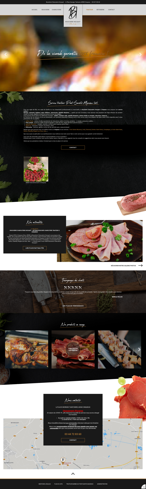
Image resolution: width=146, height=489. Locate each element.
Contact (111, 9)
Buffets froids (29, 121)
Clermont (88, 129)
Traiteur (89, 9)
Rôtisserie (100, 9)
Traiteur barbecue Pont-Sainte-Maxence (79, 484)
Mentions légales (45, 484)
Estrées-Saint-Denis (97, 129)
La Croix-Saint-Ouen (116, 129)
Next (139, 349)
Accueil (34, 9)
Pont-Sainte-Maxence (75, 129)
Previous (6, 349)
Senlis (25, 131)
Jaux (44, 131)
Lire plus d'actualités (35, 248)
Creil (83, 129)
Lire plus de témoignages (73, 306)
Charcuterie (56, 9)
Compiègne (107, 129)
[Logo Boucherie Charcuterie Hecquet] (73, 15)
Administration (102, 484)
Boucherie (46, 9)
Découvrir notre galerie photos (123, 266)
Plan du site (58, 484)
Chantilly (30, 131)
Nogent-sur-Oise (38, 131)
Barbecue (28, 125)
